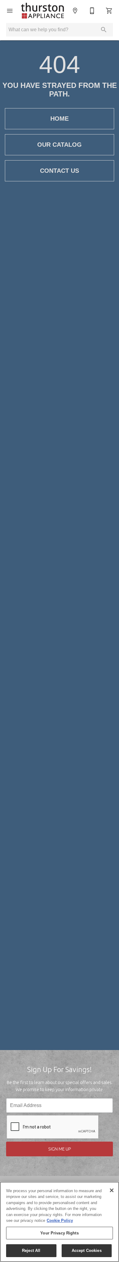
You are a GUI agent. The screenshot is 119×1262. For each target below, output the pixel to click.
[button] (9, 10)
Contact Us (59, 170)
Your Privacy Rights (59, 1233)
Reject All (31, 1250)
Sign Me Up (59, 1149)
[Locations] (75, 10)
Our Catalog (59, 144)
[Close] (111, 1190)
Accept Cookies (87, 1250)
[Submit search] (103, 29)
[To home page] (42, 10)
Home (59, 118)
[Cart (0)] (109, 10)
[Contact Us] (92, 10)
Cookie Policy (60, 1220)
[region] (59, 1222)
